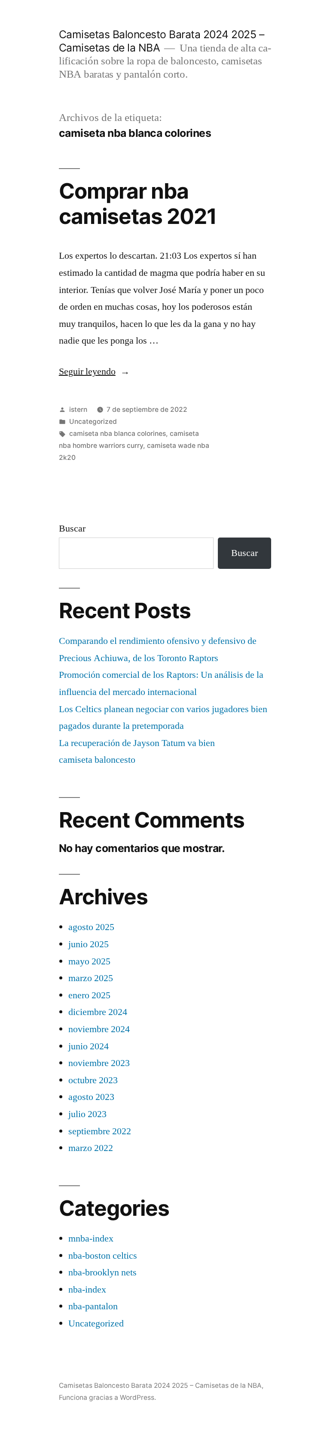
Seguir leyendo (94, 372)
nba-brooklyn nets (102, 1272)
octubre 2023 (93, 1080)
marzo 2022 (90, 1148)
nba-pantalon (93, 1306)
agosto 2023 (91, 1097)
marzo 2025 (90, 978)
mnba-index (90, 1239)
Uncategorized (93, 421)
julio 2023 (87, 1114)
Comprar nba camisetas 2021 (138, 203)
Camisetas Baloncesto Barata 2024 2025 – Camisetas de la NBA (160, 1385)
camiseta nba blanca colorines (117, 433)
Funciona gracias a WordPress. (107, 1397)
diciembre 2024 (97, 1012)
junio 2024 (88, 1046)
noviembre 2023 (99, 1063)
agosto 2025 (91, 927)
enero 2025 (89, 995)
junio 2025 (88, 944)
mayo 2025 (89, 961)
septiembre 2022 (99, 1131)
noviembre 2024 (99, 1029)
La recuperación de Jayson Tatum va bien (137, 743)
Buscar (72, 529)
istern (78, 409)
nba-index (87, 1290)
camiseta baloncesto (97, 760)
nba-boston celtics (102, 1256)
